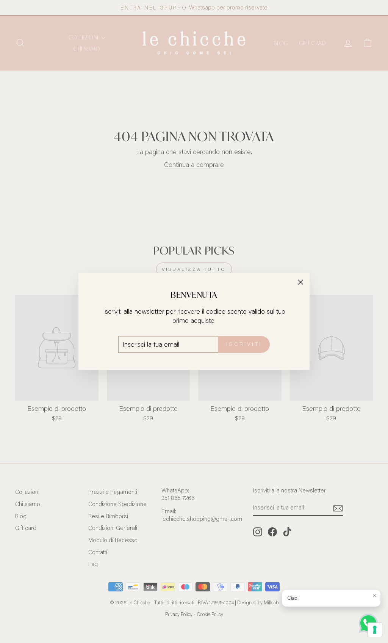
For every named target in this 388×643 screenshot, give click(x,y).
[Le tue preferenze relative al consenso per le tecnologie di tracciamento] (375, 630)
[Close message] (375, 595)
